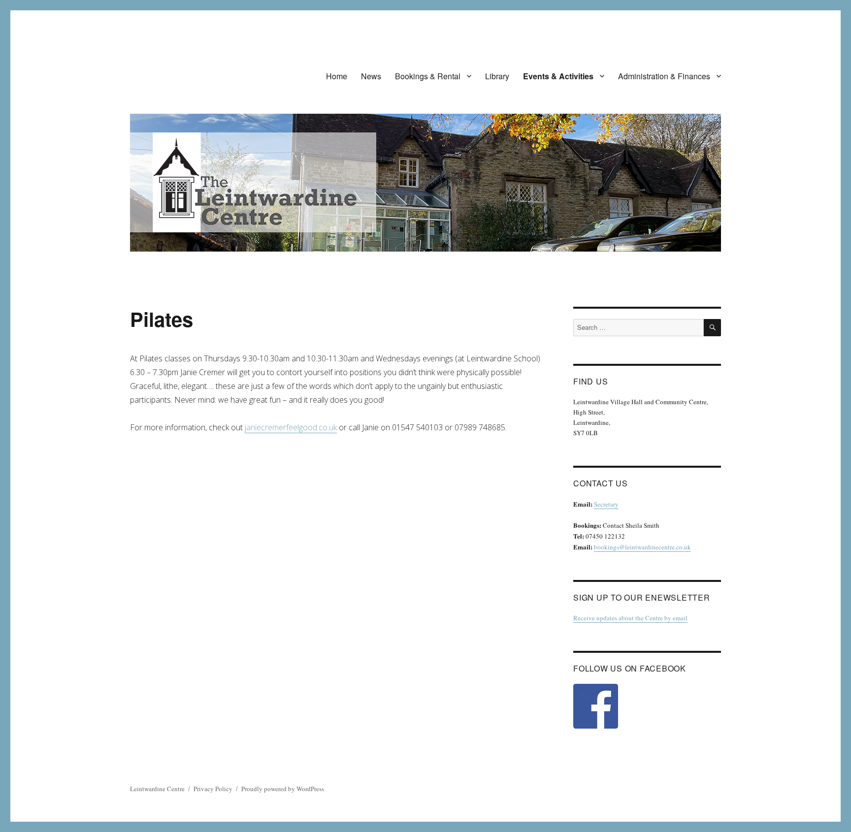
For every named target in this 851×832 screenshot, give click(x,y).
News (371, 76)
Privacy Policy (213, 788)
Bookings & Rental (427, 76)
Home (336, 76)
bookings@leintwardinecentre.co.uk (642, 547)
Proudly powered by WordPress (282, 788)
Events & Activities (558, 76)
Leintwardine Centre (157, 788)
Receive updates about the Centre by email (630, 617)
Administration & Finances (664, 76)
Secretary (606, 504)
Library (497, 76)
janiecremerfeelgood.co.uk (291, 427)
